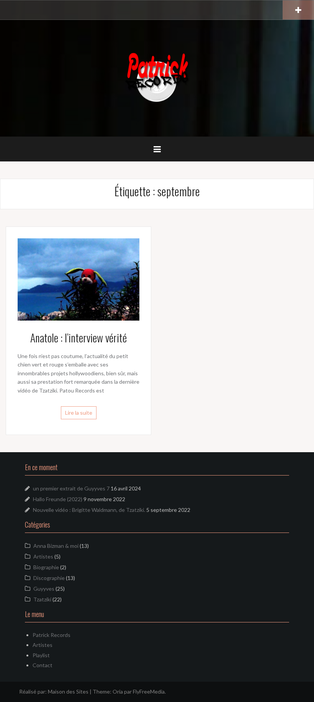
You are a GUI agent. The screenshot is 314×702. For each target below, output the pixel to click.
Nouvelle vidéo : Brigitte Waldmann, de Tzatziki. (89, 510)
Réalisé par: (33, 691)
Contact (42, 665)
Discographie (49, 578)
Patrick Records (51, 635)
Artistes (43, 556)
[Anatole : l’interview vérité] (78, 278)
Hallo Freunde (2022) (57, 499)
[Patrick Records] (157, 77)
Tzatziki (42, 599)
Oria (118, 691)
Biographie (46, 567)
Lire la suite (78, 412)
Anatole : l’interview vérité (78, 337)
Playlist (41, 655)
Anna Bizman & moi (55, 545)
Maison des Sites (68, 691)
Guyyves (43, 588)
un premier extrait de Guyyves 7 (71, 488)
